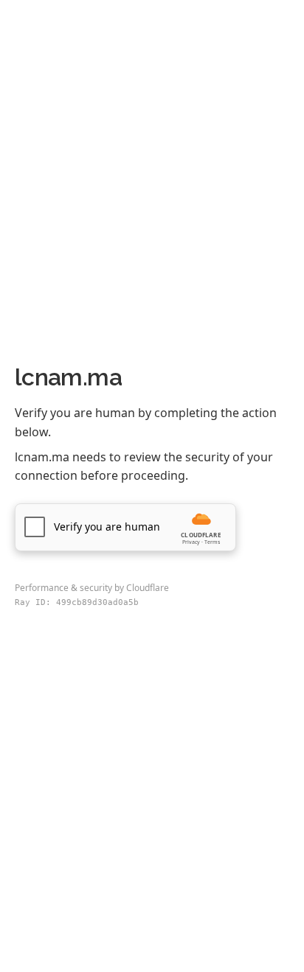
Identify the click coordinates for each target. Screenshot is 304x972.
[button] (125, 527)
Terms (212, 542)
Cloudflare (147, 587)
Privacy (191, 542)
